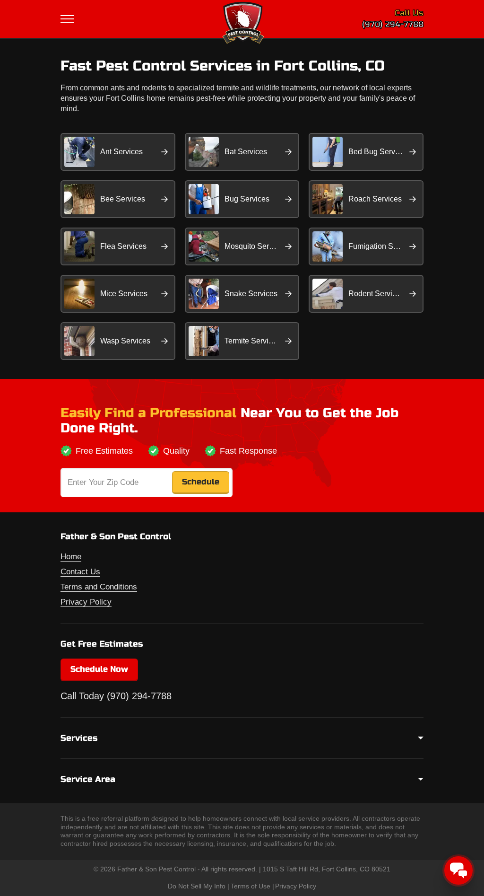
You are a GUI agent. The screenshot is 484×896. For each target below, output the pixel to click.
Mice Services (123, 294)
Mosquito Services (255, 246)
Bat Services (246, 152)
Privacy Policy (86, 601)
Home (70, 556)
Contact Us (80, 571)
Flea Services (123, 246)
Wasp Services (125, 341)
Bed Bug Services (378, 152)
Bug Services (247, 199)
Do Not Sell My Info (196, 886)
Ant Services (121, 152)
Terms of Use (250, 886)
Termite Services (252, 341)
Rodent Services (376, 294)
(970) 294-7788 (393, 24)
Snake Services (251, 294)
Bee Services (122, 199)
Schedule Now (99, 669)
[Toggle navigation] (68, 18)
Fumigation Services (382, 246)
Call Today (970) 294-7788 (116, 696)
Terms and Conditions (98, 586)
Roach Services (375, 199)
